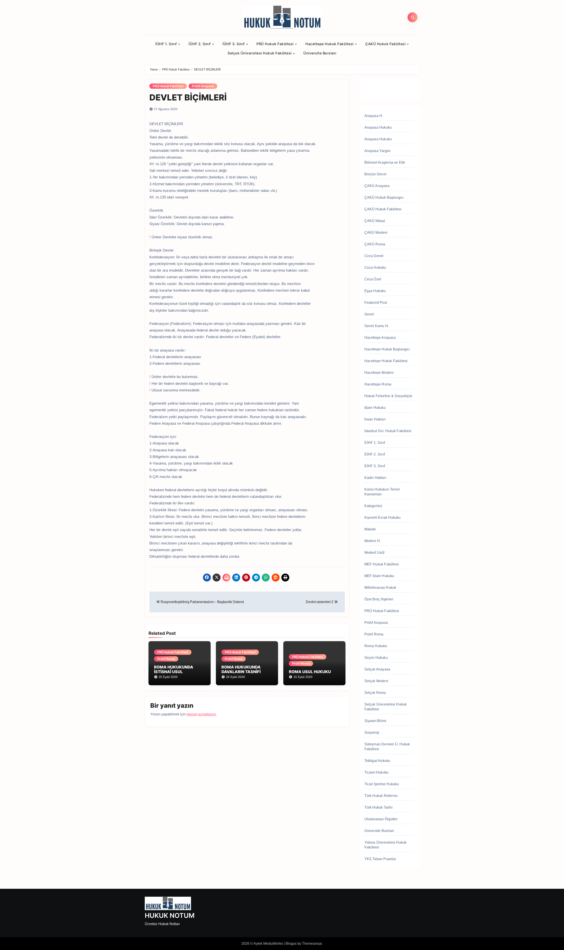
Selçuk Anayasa (377, 669)
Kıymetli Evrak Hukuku (382, 517)
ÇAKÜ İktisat (374, 221)
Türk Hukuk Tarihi (378, 807)
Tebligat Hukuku (377, 761)
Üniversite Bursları (319, 53)
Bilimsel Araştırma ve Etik (384, 162)
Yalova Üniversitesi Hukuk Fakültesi (385, 845)
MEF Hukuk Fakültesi (381, 564)
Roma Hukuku (375, 646)
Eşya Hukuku (375, 291)
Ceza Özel (372, 279)
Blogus (291, 943)
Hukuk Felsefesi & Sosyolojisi (388, 396)
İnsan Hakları (375, 419)
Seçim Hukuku (376, 657)
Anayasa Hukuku (378, 127)
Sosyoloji (371, 732)
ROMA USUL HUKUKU (310, 671)
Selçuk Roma (375, 692)
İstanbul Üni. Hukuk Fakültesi (388, 431)
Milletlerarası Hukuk (380, 587)
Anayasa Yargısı (377, 151)
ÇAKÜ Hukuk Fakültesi (386, 44)
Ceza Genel (374, 256)
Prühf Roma (166, 659)
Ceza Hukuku (375, 267)
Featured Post (375, 302)
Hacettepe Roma (377, 384)
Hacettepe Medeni (379, 372)
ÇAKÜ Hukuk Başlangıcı (384, 197)
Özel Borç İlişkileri (378, 599)
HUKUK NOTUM (170, 915)
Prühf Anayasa (203, 86)
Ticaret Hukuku (376, 772)
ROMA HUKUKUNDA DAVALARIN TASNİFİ (241, 669)
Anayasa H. (373, 116)
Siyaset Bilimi (375, 721)
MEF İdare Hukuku (379, 576)
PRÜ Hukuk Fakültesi (275, 44)
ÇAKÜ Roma (374, 244)
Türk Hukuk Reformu (381, 796)
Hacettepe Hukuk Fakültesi (329, 44)
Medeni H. (372, 541)
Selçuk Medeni (376, 681)
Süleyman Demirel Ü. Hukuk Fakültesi (387, 746)
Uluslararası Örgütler (381, 819)
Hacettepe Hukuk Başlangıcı (387, 349)
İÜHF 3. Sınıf (234, 44)
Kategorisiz (373, 506)
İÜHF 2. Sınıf (200, 44)
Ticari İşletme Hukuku (381, 784)
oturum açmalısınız (201, 714)
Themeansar (312, 943)
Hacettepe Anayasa (380, 337)
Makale (370, 529)
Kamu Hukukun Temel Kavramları (382, 491)
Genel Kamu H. (376, 326)
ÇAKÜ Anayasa (377, 186)
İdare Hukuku (375, 407)
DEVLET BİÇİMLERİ (188, 97)
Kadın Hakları (375, 478)
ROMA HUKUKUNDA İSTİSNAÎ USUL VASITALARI (173, 672)
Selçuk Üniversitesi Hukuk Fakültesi (260, 53)
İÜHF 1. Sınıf (166, 44)
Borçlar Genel (375, 174)
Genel (369, 314)
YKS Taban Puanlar (380, 859)
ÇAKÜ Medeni (376, 232)
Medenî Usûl (374, 552)
